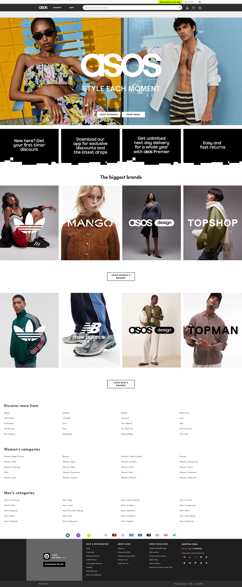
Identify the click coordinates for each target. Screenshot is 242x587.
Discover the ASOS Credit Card (160, 567)
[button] (184, 557)
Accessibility (199, 584)
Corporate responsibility (126, 556)
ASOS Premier (91, 560)
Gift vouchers (154, 552)
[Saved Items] (193, 7)
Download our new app (170, 2)
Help (88, 548)
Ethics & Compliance (93, 575)
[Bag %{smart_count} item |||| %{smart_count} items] (200, 7)
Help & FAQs (189, 2)
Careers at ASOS (124, 552)
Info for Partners (155, 563)
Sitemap (89, 567)
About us (121, 548)
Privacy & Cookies (180, 584)
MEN (71, 7)
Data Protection (91, 571)
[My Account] (187, 7)
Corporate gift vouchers (157, 556)
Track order (90, 552)
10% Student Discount (94, 563)
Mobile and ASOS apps (158, 548)
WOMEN (57, 7)
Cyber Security (123, 563)
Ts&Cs (191, 584)
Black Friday (153, 560)
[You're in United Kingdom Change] (200, 2)
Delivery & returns (92, 556)
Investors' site (123, 560)
